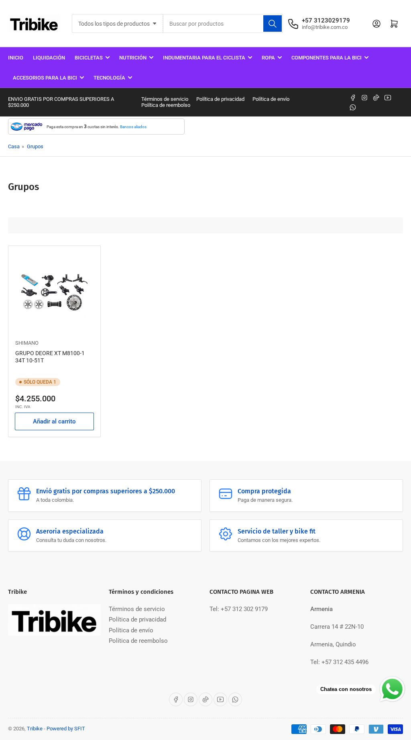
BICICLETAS (89, 58)
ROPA (268, 58)
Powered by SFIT (66, 729)
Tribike (35, 729)
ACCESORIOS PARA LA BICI (45, 78)
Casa (14, 146)
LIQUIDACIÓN (49, 58)
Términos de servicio (164, 99)
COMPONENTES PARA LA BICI (326, 58)
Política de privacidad (220, 99)
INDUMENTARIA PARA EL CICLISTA (204, 58)
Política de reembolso (165, 105)
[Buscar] (272, 23)
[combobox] (223, 23)
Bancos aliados (133, 127)
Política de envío (270, 99)
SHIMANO (27, 343)
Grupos (35, 146)
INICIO (15, 58)
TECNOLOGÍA (109, 78)
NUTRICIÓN (132, 58)
